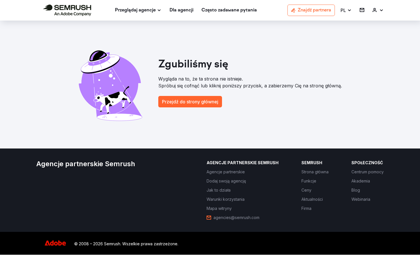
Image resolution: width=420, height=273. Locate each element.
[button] (346, 10)
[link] (181, 10)
